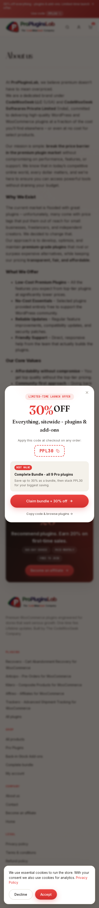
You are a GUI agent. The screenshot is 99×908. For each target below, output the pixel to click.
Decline (20, 894)
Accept (46, 894)
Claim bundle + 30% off (46, 501)
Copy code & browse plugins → (49, 514)
